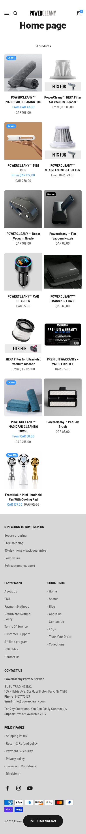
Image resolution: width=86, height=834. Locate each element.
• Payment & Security (18, 751)
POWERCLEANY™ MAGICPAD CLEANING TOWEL (23, 426)
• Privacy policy (14, 759)
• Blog (51, 606)
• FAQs (51, 629)
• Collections (55, 644)
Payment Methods (16, 606)
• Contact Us (55, 622)
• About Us (54, 614)
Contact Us (11, 657)
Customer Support (17, 634)
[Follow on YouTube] (30, 788)
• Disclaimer (12, 773)
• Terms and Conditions (20, 766)
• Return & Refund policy (21, 743)
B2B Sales (11, 649)
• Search (52, 599)
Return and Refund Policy (17, 616)
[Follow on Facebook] (7, 788)
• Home (52, 591)
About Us (10, 591)
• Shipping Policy (15, 736)
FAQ (7, 599)
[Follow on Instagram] (19, 788)
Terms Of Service (16, 626)
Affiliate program (16, 642)
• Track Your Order (59, 636)
